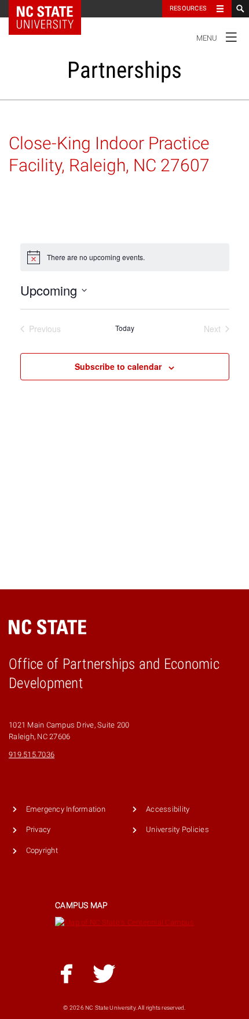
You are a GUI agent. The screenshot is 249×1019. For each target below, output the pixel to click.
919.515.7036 (31, 754)
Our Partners (31, 116)
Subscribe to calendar (118, 366)
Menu (216, 36)
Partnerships (124, 70)
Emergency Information (65, 809)
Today (124, 328)
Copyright (42, 850)
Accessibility (167, 809)
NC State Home (52, 8)
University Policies (177, 829)
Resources (188, 8)
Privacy (38, 829)
